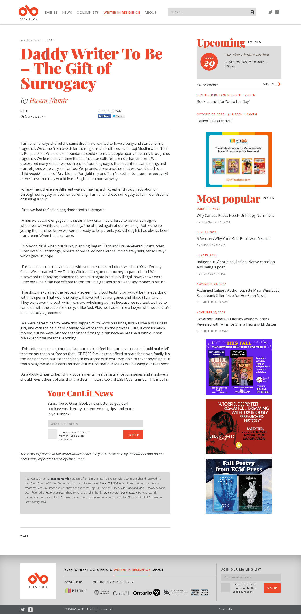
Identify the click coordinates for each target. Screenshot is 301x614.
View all (269, 84)
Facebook (30, 609)
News (67, 12)
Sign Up (133, 435)
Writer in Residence (122, 12)
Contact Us (225, 609)
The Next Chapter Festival (247, 55)
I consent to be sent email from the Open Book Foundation (74, 435)
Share (104, 116)
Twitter (22, 609)
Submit (252, 11)
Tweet (118, 116)
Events (51, 12)
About (151, 12)
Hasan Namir (49, 100)
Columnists (88, 12)
